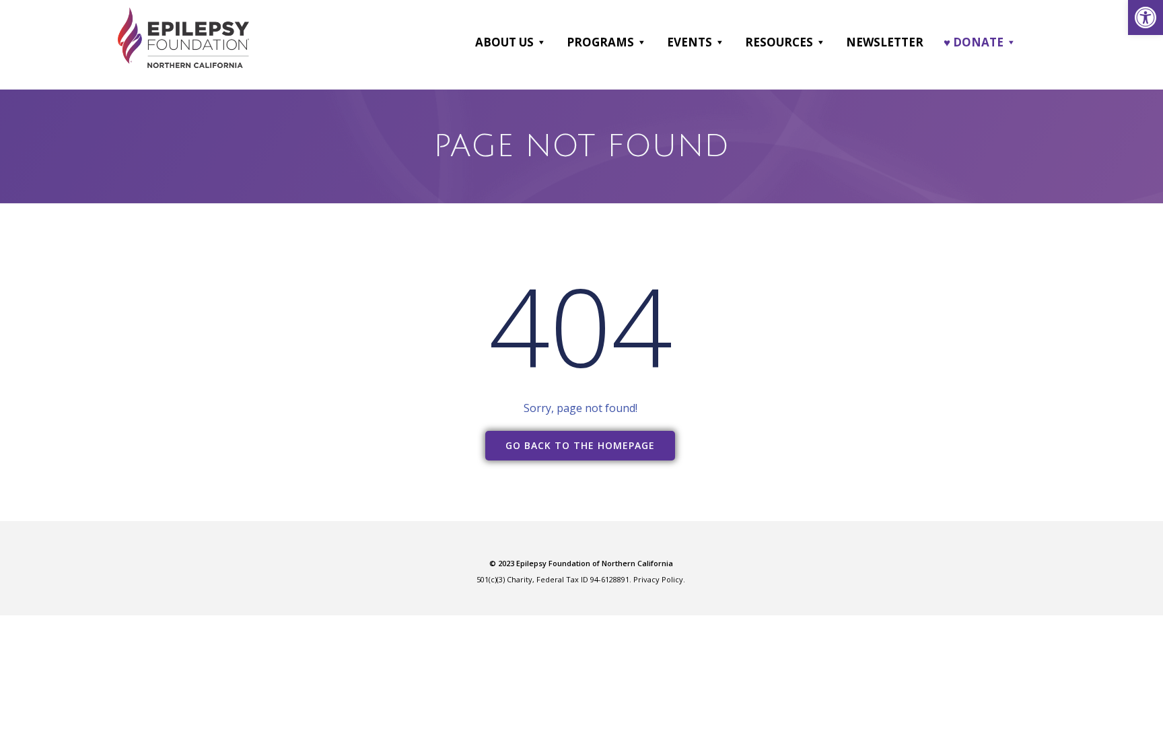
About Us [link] (504, 42)
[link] (1145, 17)
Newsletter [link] (884, 42)
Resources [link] (779, 42)
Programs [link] (600, 42)
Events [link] (689, 42)
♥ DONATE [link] (973, 42)
